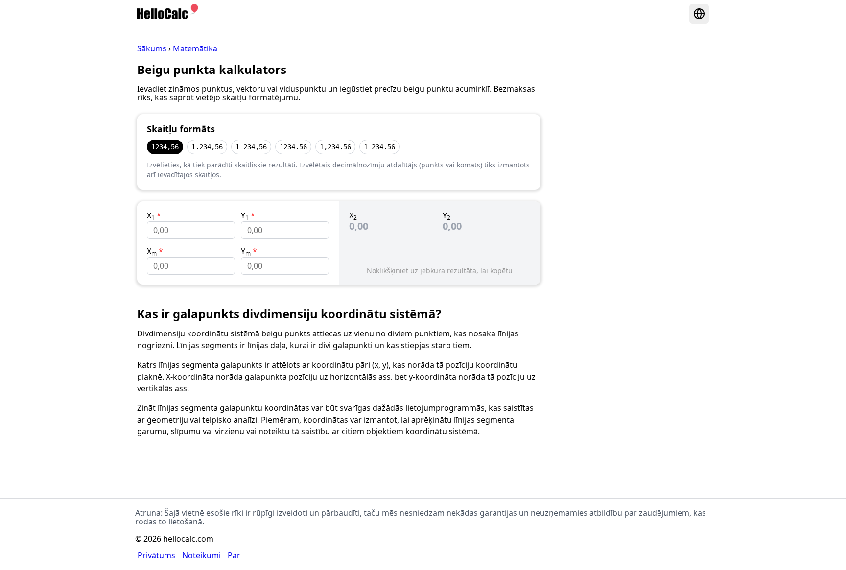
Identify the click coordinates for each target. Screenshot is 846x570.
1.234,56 (207, 147)
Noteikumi (201, 555)
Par (234, 555)
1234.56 (293, 147)
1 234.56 (379, 147)
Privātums (156, 555)
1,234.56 (335, 147)
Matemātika (195, 48)
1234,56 (165, 147)
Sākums (151, 48)
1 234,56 (251, 147)
